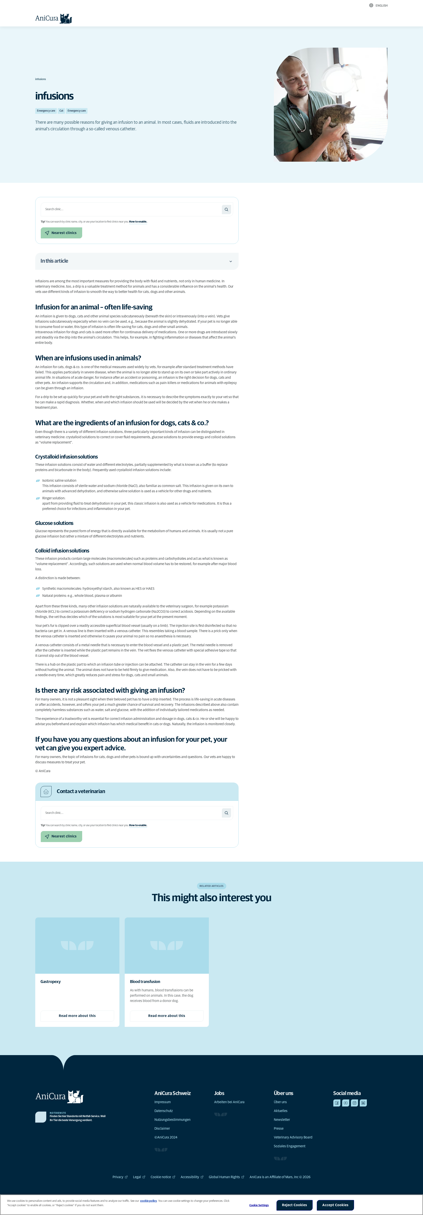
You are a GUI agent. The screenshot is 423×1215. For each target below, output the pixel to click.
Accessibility (190, 1177)
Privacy (118, 1177)
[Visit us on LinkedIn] (363, 1102)
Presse (279, 1128)
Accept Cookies (335, 1205)
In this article (54, 261)
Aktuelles (281, 1111)
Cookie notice (161, 1177)
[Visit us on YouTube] (345, 1102)
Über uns (280, 1102)
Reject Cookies (294, 1205)
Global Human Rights (224, 1177)
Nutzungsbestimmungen (172, 1119)
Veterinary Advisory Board (293, 1137)
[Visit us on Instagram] (354, 1102)
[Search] (226, 209)
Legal (137, 1177)
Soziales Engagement (289, 1146)
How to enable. (138, 222)
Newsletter (282, 1119)
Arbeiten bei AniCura (229, 1102)
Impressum (162, 1102)
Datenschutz (163, 1111)
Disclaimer (162, 1128)
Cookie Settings (259, 1205)
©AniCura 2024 (165, 1137)
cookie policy (148, 1201)
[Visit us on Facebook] (336, 1102)
